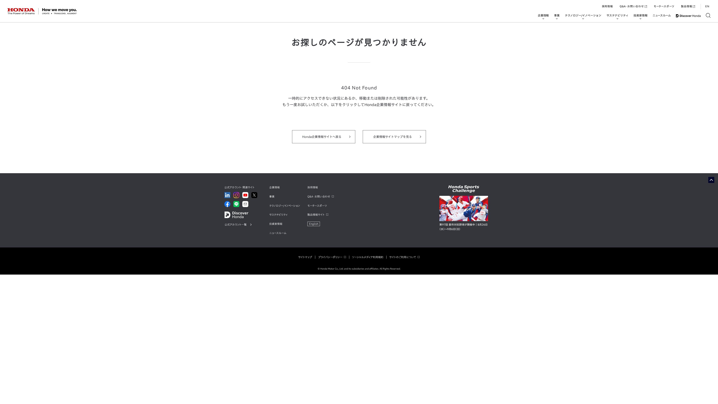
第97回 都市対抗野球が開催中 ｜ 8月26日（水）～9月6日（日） (463, 226)
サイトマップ (305, 257)
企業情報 (543, 15)
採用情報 (607, 6)
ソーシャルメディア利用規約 (367, 257)
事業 (557, 15)
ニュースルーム (662, 15)
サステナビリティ (617, 15)
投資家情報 (640, 15)
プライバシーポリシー (330, 257)
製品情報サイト (316, 214)
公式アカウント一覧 (236, 224)
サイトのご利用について (402, 257)
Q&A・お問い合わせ (632, 6)
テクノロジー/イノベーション (583, 15)
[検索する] (708, 15)
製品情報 (686, 6)
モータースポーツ (664, 6)
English (313, 224)
